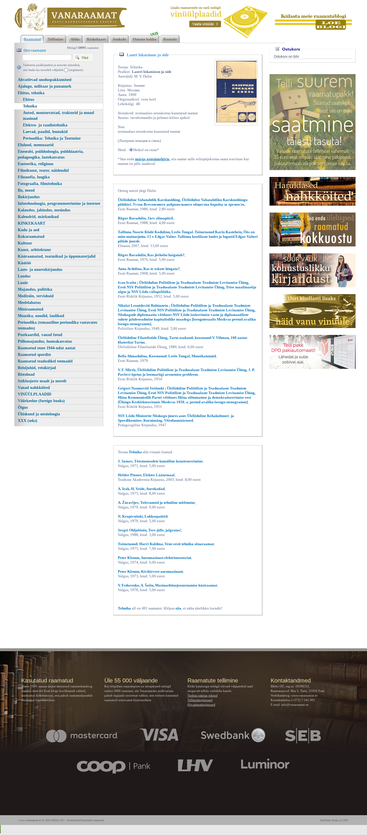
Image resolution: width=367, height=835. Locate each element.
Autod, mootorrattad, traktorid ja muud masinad (58, 116)
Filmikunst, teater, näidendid (43, 170)
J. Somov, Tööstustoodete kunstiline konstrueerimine (160, 461)
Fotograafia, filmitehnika (40, 184)
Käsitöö (24, 263)
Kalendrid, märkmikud (38, 217)
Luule (23, 283)
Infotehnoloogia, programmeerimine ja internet (59, 203)
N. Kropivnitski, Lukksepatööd (142, 516)
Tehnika (30, 106)
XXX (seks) (27, 421)
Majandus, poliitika (35, 289)
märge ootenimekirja (152, 159)
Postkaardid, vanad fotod (40, 335)
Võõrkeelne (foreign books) (41, 401)
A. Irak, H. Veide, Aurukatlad (141, 489)
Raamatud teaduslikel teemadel (45, 361)
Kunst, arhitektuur (34, 250)
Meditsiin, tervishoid (36, 296)
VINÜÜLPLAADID (34, 394)
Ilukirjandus (29, 197)
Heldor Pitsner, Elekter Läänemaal (146, 475)
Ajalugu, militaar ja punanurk (44, 86)
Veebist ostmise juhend (203, 695)
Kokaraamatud (31, 236)
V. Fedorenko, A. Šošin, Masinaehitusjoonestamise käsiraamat (167, 585)
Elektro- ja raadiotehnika (45, 125)
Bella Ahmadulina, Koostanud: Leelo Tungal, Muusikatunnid (167, 356)
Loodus (24, 276)
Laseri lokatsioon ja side (148, 55)
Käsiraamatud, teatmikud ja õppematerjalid (56, 256)
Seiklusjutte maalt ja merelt (42, 381)
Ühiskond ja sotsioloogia (39, 414)
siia (178, 608)
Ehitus (28, 99)
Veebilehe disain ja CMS (334, 820)
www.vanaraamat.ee (304, 695)
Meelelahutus (29, 302)
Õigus (23, 407)
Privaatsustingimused (201, 704)
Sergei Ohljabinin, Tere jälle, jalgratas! (149, 530)
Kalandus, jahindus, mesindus (44, 210)
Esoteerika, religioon (35, 164)
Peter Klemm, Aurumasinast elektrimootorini (154, 558)
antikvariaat (165, 691)
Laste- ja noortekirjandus (40, 269)
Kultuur (25, 243)
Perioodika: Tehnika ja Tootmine (52, 138)
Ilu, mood (26, 190)
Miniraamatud (30, 309)
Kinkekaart (96, 39)
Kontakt (170, 39)
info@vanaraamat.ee (295, 704)
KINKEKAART (31, 223)
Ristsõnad (26, 374)
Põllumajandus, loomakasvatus (45, 341)
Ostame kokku (144, 39)
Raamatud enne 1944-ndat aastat (46, 348)
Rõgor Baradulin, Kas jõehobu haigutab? (151, 255)
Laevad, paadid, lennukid (45, 132)
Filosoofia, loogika (34, 177)
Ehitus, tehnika (31, 93)
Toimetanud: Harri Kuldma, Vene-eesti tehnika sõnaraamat (166, 544)
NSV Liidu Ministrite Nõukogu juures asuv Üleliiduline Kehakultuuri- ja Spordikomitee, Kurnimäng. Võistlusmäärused (176, 418)
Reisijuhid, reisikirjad (37, 368)
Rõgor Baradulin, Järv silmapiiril (145, 218)
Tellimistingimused (200, 700)
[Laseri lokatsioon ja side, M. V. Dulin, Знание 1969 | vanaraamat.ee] (71, 17)
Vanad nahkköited (34, 387)
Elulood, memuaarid (36, 145)
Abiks (75, 39)
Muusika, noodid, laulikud (41, 316)
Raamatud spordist (34, 354)
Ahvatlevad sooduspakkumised (44, 80)
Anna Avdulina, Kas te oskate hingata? (149, 269)
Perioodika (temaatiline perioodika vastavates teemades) (57, 325)
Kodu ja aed (28, 230)
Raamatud (32, 39)
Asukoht (119, 39)
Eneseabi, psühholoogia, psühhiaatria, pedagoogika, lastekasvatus (51, 154)
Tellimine (55, 39)
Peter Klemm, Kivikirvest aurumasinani (150, 571)
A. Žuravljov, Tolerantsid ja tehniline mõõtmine (156, 502)
